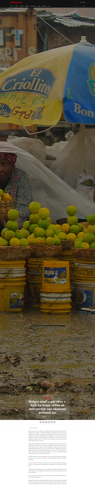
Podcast (39, 6)
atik (34, 480)
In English (44, 6)
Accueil (11, 6)
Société (16, 6)
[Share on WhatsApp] (49, 422)
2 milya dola (63, 483)
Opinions (27, 6)
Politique (21, 6)
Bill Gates (34, 462)
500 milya (51, 431)
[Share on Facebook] (43, 422)
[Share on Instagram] (46, 422)
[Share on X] (54, 422)
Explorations (33, 6)
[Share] (41, 422)
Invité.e (44, 416)
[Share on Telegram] (52, 422)
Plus (49, 6)
